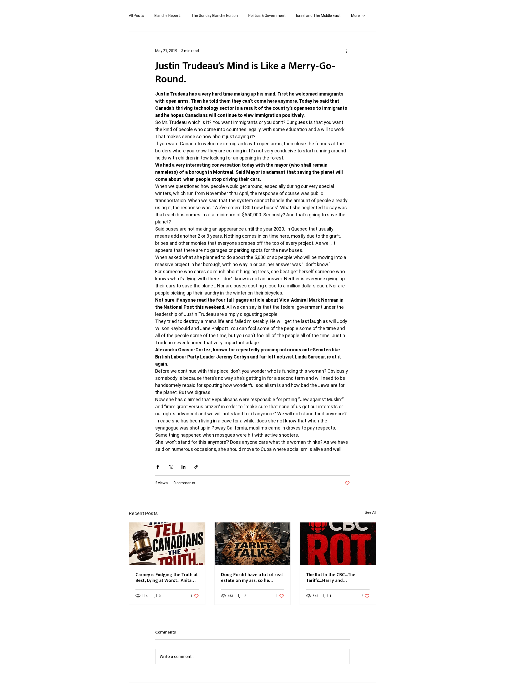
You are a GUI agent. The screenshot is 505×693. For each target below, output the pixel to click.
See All (370, 512)
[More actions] (347, 51)
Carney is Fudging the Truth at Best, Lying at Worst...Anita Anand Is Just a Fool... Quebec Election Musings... (166, 577)
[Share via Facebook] (157, 466)
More (355, 15)
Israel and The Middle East (318, 15)
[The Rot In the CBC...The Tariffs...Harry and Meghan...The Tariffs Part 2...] (338, 543)
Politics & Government (267, 15)
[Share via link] (196, 466)
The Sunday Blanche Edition (214, 15)
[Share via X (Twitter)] (170, 466)
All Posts (136, 15)
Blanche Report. (167, 15)
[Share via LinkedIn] (183, 466)
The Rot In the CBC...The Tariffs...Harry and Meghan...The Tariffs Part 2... (335, 577)
